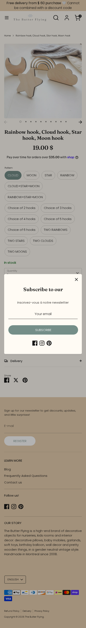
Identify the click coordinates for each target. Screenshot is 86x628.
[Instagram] (41, 343)
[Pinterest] (49, 343)
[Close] (76, 279)
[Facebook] (34, 343)
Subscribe (43, 330)
